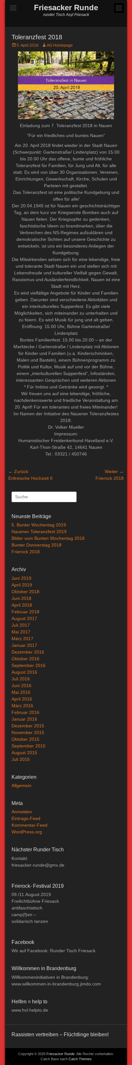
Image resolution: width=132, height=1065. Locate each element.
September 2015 (28, 745)
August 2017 (24, 618)
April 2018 (22, 605)
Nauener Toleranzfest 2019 (39, 531)
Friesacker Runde (66, 7)
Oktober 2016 (25, 658)
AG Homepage (60, 45)
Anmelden (22, 811)
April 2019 (22, 584)
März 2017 (22, 638)
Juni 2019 (21, 578)
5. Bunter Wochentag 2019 (39, 524)
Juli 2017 (21, 625)
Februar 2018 (25, 611)
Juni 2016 (21, 685)
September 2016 (28, 665)
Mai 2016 (21, 692)
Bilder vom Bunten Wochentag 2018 (48, 538)
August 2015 (24, 752)
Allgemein (21, 785)
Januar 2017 (24, 645)
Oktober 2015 (25, 739)
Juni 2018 (21, 598)
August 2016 (24, 672)
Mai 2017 (21, 631)
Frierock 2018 (26, 551)
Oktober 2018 (25, 591)
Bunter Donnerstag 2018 (37, 545)
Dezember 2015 (28, 725)
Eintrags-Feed (26, 818)
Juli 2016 (21, 678)
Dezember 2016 (28, 652)
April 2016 (22, 698)
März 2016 (22, 705)
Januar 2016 (24, 719)
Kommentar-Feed (29, 825)
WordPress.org (27, 831)
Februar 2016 (25, 712)
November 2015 (28, 732)
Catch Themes (80, 1059)
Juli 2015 (21, 759)
